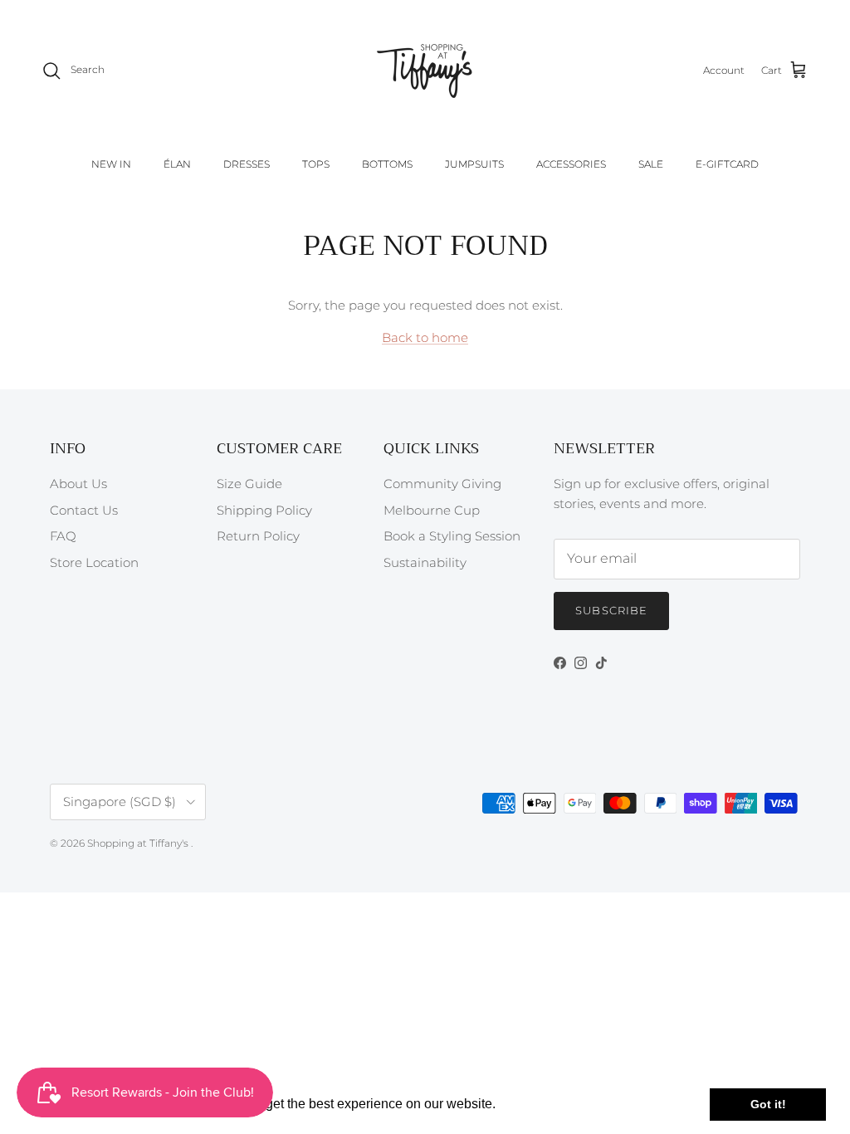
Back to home (425, 337)
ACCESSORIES (571, 164)
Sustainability (425, 562)
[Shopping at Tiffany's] (425, 71)
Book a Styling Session (451, 536)
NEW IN (111, 164)
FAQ (63, 536)
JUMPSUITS (474, 164)
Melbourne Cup (431, 510)
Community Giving (442, 483)
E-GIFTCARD (727, 164)
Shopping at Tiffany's (139, 843)
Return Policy (258, 536)
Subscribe (611, 610)
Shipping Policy (264, 510)
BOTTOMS (387, 164)
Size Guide (249, 483)
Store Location (94, 562)
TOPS (316, 164)
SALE (650, 164)
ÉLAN (177, 164)
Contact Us (84, 510)
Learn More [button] (535, 1104)
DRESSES (246, 164)
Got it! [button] (768, 1104)
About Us (78, 483)
